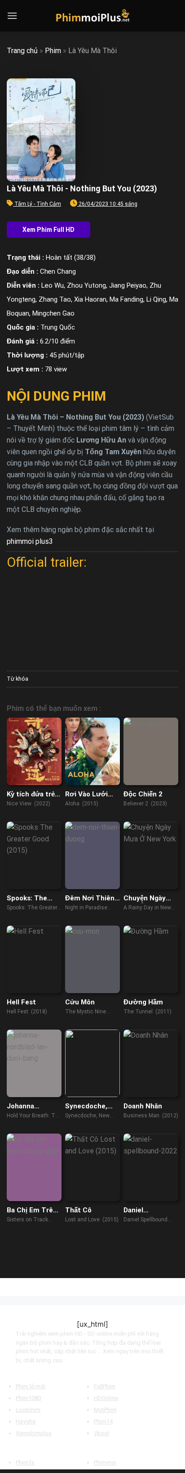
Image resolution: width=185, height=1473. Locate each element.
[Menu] (12, 16)
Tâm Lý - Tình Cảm (37, 204)
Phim (53, 50)
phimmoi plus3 (30, 541)
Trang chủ (22, 50)
